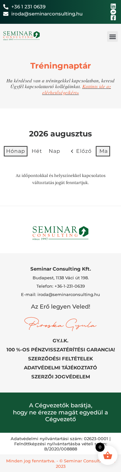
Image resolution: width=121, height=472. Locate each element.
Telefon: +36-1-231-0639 (60, 286)
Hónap (15, 151)
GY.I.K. (60, 341)
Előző (84, 151)
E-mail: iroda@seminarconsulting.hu (60, 294)
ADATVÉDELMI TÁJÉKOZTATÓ (60, 368)
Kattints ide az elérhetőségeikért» (76, 89)
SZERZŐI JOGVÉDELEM (60, 377)
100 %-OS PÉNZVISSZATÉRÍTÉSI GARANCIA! (60, 350)
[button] (112, 36)
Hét (37, 151)
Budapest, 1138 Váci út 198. (61, 277)
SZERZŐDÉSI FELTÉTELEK (60, 359)
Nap (54, 151)
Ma (103, 151)
